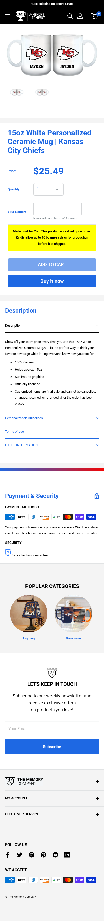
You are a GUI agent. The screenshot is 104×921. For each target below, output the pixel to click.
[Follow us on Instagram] (31, 855)
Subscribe (52, 746)
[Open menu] (7, 16)
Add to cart (52, 264)
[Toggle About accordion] (52, 781)
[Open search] (70, 16)
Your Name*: (17, 212)
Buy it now (52, 281)
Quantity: (14, 189)
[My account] (80, 16)
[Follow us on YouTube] (55, 855)
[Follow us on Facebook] (8, 855)
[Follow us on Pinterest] (43, 855)
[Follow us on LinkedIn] (67, 855)
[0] (95, 16)
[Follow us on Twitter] (19, 855)
